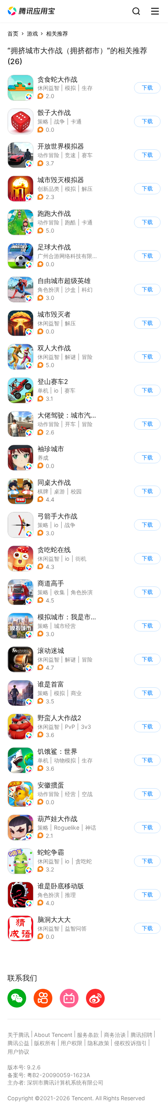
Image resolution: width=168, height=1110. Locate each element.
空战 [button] (87, 794)
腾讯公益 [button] (18, 1043)
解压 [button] (87, 188)
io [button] (56, 390)
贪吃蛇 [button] (83, 861)
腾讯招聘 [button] (141, 1034)
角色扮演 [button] (48, 289)
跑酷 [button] (70, 222)
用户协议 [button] (18, 1051)
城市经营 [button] (65, 625)
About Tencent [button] (53, 1034)
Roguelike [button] (66, 827)
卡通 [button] (76, 121)
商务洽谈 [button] (115, 1034)
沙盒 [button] (70, 289)
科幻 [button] (87, 289)
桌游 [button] (59, 491)
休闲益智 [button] (48, 87)
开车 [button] (70, 424)
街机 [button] (80, 558)
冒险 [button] (87, 356)
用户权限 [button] (71, 1043)
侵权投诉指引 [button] (130, 1043)
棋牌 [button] (43, 491)
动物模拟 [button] (65, 760)
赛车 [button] (87, 155)
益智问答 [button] (76, 928)
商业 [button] (76, 693)
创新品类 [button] (48, 188)
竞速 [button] (70, 155)
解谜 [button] (70, 356)
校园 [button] (76, 491)
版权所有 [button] (45, 1043)
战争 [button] (59, 121)
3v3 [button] (86, 726)
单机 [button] (43, 390)
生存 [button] (87, 87)
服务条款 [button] (88, 1034)
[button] (31, 11)
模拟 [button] (70, 87)
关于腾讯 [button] (18, 1034)
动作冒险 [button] (48, 155)
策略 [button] (43, 121)
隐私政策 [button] (98, 1043)
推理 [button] (70, 894)
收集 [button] (59, 592)
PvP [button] (70, 726)
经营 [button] (70, 794)
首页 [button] (12, 33)
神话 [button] (90, 827)
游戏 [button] (32, 33)
